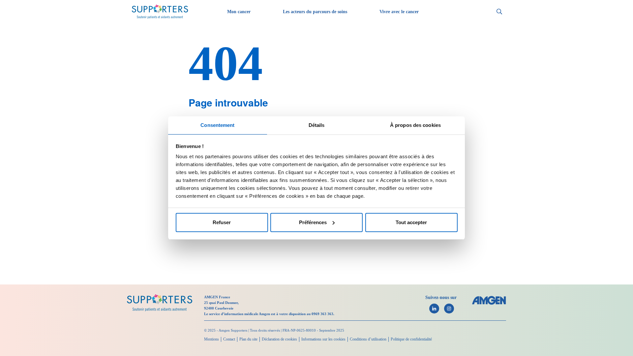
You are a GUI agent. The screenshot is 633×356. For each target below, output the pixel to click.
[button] (499, 12)
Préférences (313, 222)
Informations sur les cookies (323, 339)
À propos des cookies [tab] (415, 125)
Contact (229, 339)
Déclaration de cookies (279, 339)
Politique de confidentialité (411, 339)
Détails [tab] (317, 125)
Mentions (211, 339)
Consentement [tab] (217, 125)
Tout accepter (411, 222)
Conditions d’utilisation (368, 339)
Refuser (222, 222)
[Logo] (159, 303)
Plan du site (248, 339)
